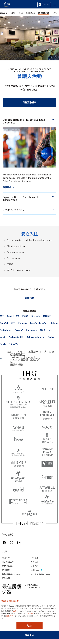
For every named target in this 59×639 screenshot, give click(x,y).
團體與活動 (43, 13)
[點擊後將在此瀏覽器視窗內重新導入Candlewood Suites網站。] (29, 513)
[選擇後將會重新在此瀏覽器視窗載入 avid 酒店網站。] (18, 489)
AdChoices (35, 570)
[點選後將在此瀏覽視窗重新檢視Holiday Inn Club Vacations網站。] (47, 501)
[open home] (2, 358)
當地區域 (30, 13)
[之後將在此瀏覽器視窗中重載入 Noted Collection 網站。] (18, 427)
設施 (13, 13)
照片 (55, 13)
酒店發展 (34, 562)
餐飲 (21, 13)
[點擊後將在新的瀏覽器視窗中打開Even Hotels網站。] (18, 464)
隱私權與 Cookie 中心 (11, 574)
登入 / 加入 (46, 4)
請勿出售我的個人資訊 (40, 574)
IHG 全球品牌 (8, 562)
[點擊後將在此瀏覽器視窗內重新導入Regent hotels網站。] (47, 389)
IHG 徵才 (34, 558)
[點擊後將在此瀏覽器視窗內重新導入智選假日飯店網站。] (47, 464)
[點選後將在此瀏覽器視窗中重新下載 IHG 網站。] (30, 375)
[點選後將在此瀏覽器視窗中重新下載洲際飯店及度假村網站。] (18, 402)
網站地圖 (6, 578)
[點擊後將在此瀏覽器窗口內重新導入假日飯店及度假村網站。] (18, 476)
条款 (15, 610)
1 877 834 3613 (32, 587)
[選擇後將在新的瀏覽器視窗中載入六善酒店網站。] (18, 389)
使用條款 (6, 570)
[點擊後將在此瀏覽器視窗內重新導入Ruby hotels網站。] (18, 439)
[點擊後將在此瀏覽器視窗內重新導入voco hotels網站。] (47, 427)
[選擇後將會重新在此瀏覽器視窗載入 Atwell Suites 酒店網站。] (47, 489)
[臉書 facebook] (5, 542)
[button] (55, 4)
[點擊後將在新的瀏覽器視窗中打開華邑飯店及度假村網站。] (47, 439)
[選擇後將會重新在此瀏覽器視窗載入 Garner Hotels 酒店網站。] (47, 476)
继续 (29, 625)
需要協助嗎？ (8, 566)
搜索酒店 (34, 566)
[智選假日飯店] (7, 4)
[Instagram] (19, 542)
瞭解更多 (7, 187)
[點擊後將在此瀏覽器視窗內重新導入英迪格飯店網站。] (47, 415)
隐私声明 (9, 615)
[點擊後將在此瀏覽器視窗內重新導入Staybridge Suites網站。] (18, 501)
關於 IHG (6, 558)
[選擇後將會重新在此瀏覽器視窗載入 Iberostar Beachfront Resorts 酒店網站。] (18, 452)
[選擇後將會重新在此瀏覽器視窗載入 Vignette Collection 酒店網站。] (47, 401)
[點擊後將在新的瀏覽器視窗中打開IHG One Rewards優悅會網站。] (29, 523)
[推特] (11, 542)
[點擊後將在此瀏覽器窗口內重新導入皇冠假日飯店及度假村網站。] (47, 452)
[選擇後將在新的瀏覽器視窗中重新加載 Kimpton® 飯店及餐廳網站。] (18, 415)
